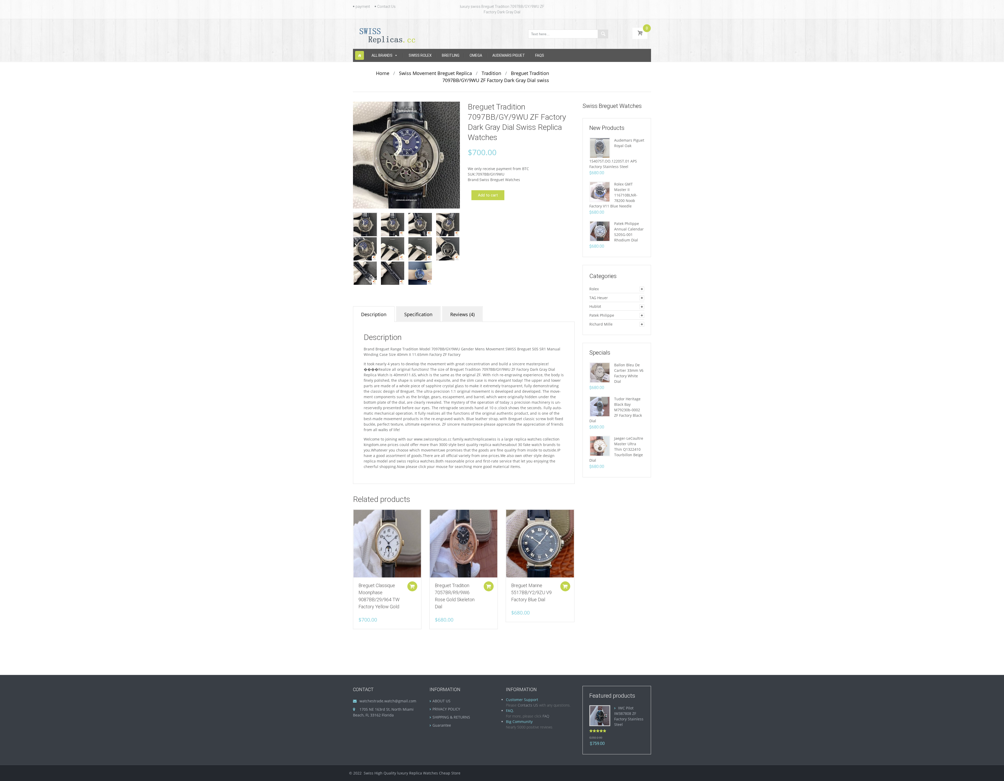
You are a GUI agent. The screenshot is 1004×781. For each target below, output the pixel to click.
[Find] (603, 34)
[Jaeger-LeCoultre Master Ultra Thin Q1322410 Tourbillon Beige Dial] (599, 445)
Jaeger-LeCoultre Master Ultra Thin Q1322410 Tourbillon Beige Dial (616, 449)
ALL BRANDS (382, 55)
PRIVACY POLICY (446, 709)
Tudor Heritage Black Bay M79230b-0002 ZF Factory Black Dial (615, 409)
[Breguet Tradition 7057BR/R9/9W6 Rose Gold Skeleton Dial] (463, 543)
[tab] (374, 314)
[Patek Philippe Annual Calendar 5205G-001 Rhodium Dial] (599, 230)
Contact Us (386, 6)
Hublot (595, 306)
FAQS (539, 55)
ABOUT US (441, 700)
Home (382, 73)
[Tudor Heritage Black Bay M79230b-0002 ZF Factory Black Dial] (599, 406)
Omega (476, 55)
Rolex (594, 288)
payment (363, 6)
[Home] (359, 55)
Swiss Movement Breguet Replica (435, 73)
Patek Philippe (601, 315)
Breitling (450, 55)
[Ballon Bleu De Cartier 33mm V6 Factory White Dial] (599, 372)
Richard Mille (601, 324)
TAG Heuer (598, 297)
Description (373, 314)
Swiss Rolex (420, 55)
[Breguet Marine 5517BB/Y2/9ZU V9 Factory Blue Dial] (540, 543)
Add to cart (488, 195)
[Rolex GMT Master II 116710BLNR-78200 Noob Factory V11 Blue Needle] (599, 191)
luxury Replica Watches (417, 773)
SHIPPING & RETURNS (451, 717)
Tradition (491, 73)
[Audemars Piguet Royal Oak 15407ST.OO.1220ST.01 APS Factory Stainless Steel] (599, 147)
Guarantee (441, 725)
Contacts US (528, 705)
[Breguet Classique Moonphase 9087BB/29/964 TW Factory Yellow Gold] (387, 543)
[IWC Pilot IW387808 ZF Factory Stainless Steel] (599, 715)
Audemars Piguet (508, 55)
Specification (418, 314)
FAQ (546, 716)
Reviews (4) (462, 314)
